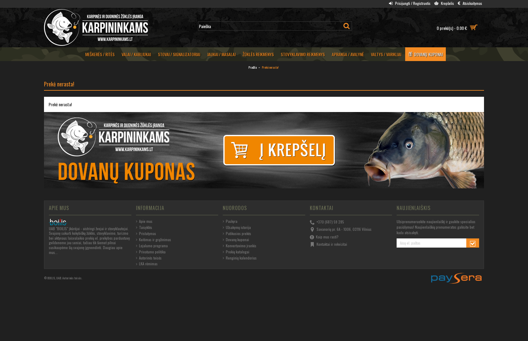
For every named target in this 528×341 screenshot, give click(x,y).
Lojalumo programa (153, 245)
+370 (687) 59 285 (330, 221)
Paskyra (231, 221)
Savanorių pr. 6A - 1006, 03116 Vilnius (344, 229)
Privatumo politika (152, 251)
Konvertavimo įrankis (241, 245)
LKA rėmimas (148, 263)
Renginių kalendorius (241, 258)
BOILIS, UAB (54, 278)
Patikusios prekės (238, 233)
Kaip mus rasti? (327, 236)
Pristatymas (147, 233)
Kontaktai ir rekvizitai (332, 244)
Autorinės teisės (150, 258)
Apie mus (145, 221)
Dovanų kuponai (237, 239)
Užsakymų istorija (238, 227)
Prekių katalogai (237, 251)
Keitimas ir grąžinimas (155, 239)
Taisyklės (145, 227)
